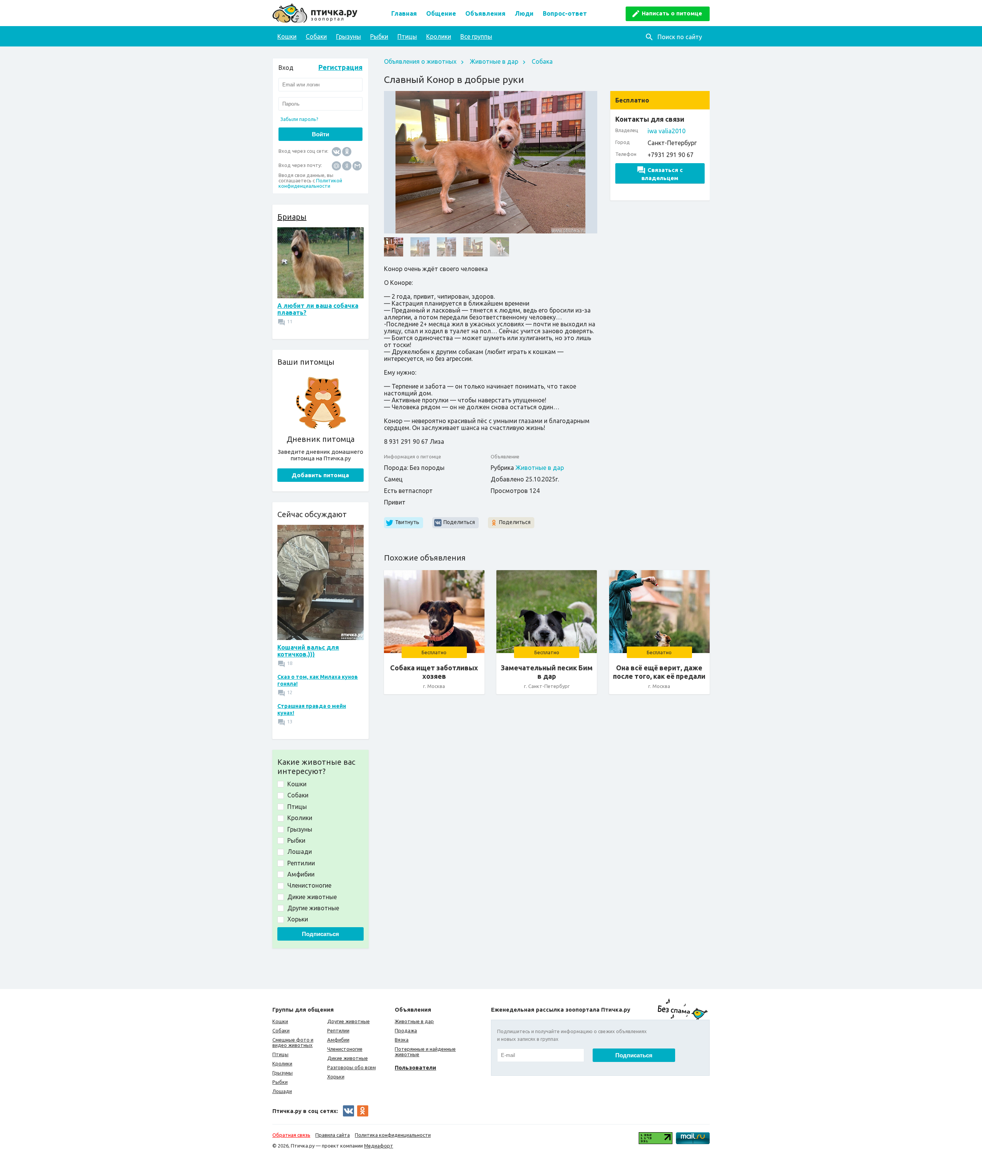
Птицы (407, 36)
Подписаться (320, 934)
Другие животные (348, 1021)
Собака (542, 61)
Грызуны (348, 36)
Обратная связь (291, 1135)
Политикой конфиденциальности (310, 183)
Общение (441, 13)
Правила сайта (332, 1135)
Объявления (485, 13)
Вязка (402, 1039)
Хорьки (335, 1076)
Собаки (316, 36)
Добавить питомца (320, 475)
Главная (404, 13)
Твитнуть (407, 522)
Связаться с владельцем (662, 174)
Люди (524, 13)
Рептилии (338, 1030)
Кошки (287, 36)
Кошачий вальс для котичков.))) (308, 651)
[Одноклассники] (346, 151)
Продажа (406, 1030)
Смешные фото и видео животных (292, 1042)
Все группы (476, 36)
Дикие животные (347, 1058)
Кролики (438, 36)
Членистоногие (344, 1049)
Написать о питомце (672, 13)
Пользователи (415, 1067)
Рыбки (379, 36)
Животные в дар (494, 61)
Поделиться (459, 522)
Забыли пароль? (299, 119)
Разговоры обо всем (351, 1067)
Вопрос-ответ (565, 13)
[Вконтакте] (336, 151)
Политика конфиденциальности (393, 1135)
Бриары (291, 216)
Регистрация (340, 67)
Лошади (282, 1091)
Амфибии (338, 1039)
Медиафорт (378, 1145)
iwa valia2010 (666, 130)
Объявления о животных (420, 61)
